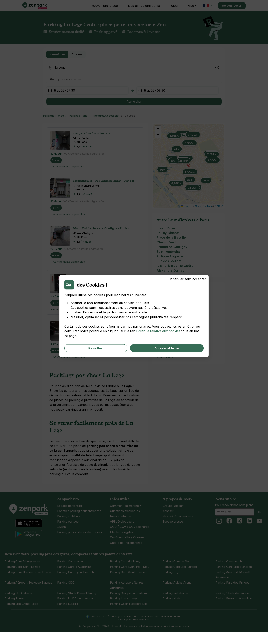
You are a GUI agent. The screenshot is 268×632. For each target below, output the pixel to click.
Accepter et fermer (167, 348)
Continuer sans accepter (187, 279)
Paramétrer (95, 348)
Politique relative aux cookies (158, 331)
